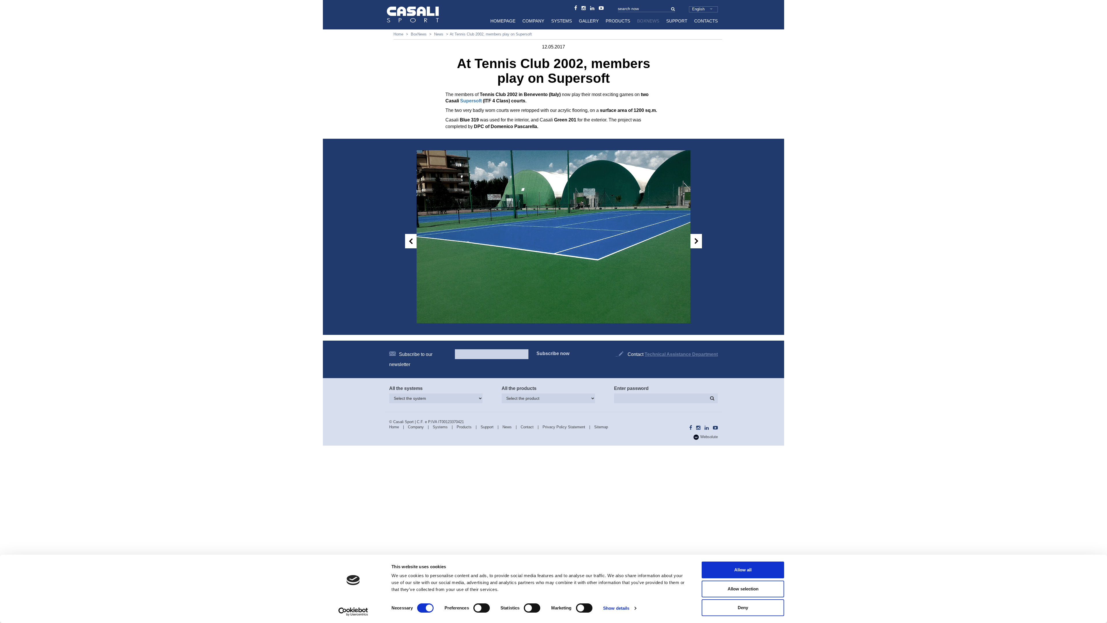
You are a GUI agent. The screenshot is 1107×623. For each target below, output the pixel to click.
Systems (561, 20)
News (438, 34)
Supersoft (471, 100)
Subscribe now (552, 353)
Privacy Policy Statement (564, 427)
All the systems (406, 388)
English (698, 9)
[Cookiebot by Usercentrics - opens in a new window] (353, 611)
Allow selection (743, 588)
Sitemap (601, 427)
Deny (743, 607)
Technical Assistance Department (681, 354)
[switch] (481, 608)
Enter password (631, 388)
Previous (411, 241)
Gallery (589, 20)
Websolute (708, 437)
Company (533, 20)
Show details (616, 608)
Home (398, 34)
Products (618, 20)
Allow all (743, 569)
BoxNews (648, 20)
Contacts (706, 20)
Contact (527, 427)
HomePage (502, 20)
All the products (519, 388)
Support (676, 20)
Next (696, 241)
